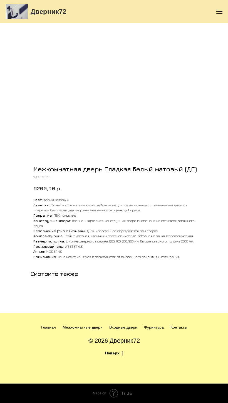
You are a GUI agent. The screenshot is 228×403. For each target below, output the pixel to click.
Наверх (112, 353)
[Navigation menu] (219, 12)
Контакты (178, 327)
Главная (48, 327)
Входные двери (123, 327)
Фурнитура (154, 327)
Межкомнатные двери (83, 327)
